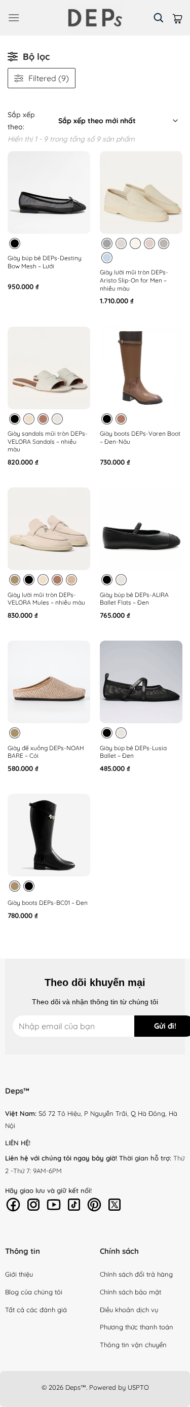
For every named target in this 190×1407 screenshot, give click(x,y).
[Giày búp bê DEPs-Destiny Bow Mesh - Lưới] (49, 192)
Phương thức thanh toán (136, 1327)
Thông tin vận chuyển (133, 1345)
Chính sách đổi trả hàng (136, 1274)
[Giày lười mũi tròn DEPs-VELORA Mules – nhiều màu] (49, 528)
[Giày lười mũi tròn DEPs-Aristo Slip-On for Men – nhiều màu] (141, 192)
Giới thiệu (19, 1274)
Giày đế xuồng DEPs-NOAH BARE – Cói (46, 752)
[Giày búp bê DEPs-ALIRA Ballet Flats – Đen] (141, 528)
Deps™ (75, 1387)
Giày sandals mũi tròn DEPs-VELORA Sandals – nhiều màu (48, 441)
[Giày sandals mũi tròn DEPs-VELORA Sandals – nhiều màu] (49, 368)
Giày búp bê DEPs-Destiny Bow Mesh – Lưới (45, 262)
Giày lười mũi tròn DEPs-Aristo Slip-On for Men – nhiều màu (134, 280)
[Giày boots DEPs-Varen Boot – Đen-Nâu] (141, 368)
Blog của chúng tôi (33, 1292)
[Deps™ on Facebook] (13, 1204)
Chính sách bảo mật (130, 1292)
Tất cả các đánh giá (36, 1310)
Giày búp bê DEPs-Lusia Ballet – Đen (133, 752)
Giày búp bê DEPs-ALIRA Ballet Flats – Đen (134, 599)
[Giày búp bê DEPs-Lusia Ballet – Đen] (141, 682)
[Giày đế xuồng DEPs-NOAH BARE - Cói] (49, 682)
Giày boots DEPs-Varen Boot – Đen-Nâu (140, 437)
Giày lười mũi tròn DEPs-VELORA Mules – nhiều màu (46, 599)
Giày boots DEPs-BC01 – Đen (48, 902)
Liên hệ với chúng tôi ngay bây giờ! (61, 1158)
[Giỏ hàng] (177, 17)
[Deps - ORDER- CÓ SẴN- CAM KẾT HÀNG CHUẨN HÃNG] (95, 18)
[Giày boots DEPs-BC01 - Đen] (49, 835)
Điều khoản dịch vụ (129, 1310)
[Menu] (14, 17)
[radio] (15, 243)
